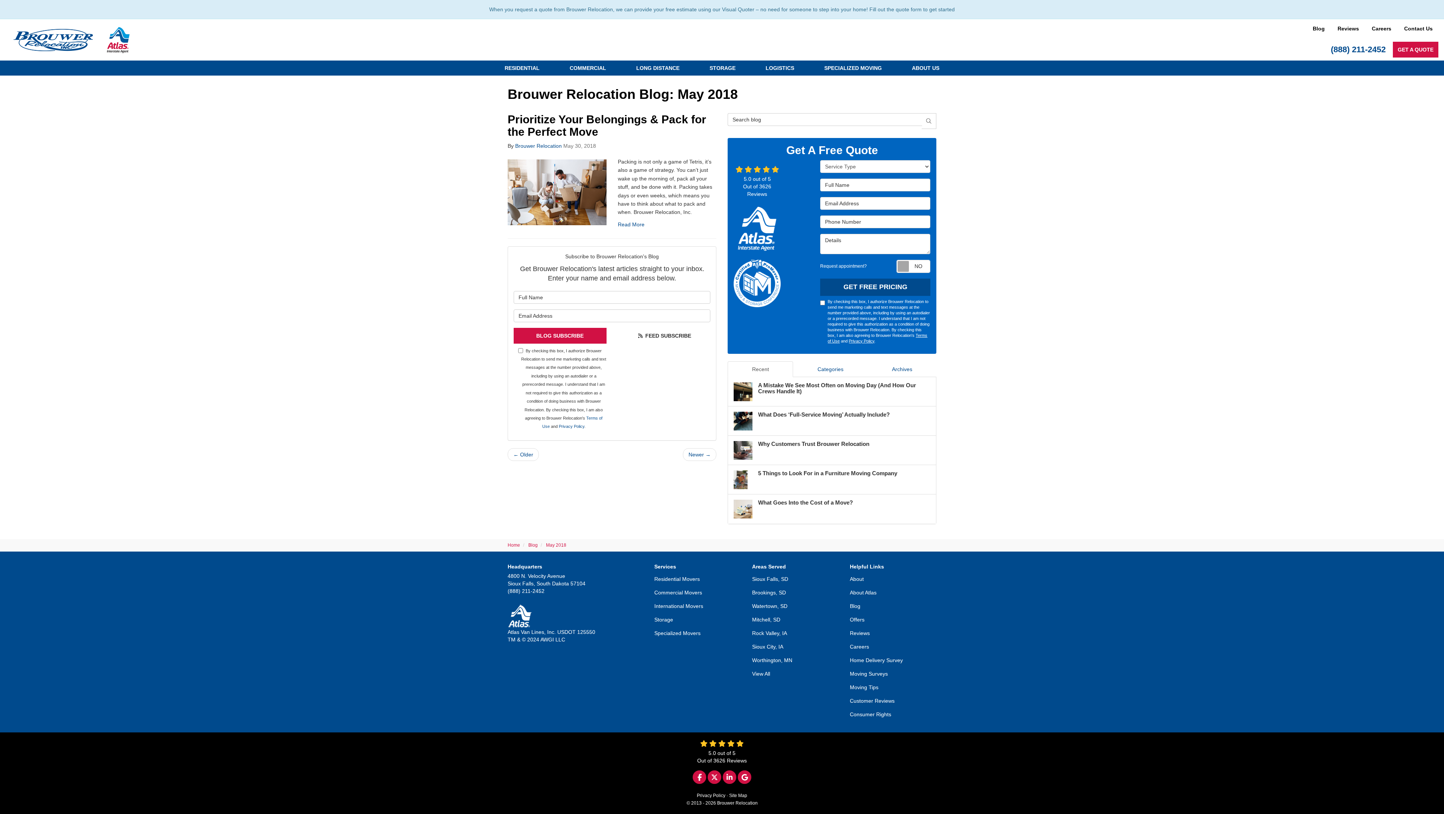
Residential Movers (677, 579)
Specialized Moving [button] (853, 68)
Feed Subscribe (667, 336)
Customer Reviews (872, 701)
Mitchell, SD (766, 620)
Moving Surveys (869, 674)
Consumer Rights (870, 714)
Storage (663, 620)
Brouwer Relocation (538, 146)
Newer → (700, 455)
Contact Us (1418, 29)
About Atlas (863, 593)
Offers (857, 620)
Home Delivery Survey (876, 660)
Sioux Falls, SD (770, 579)
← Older (523, 455)
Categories (830, 369)
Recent (760, 369)
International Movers (678, 606)
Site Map (738, 795)
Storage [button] (723, 68)
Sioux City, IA (767, 647)
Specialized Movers (677, 633)
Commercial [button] (588, 68)
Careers (1381, 29)
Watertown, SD (769, 606)
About (857, 579)
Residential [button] (522, 68)
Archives (902, 369)
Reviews (1348, 29)
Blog (1319, 29)
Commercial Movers (678, 593)
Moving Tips (864, 687)
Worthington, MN (772, 660)
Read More (631, 224)
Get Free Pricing (875, 287)
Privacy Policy (571, 426)
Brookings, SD (769, 593)
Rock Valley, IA (769, 633)
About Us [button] (925, 68)
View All (761, 674)
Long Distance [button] (658, 68)
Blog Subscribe (560, 336)
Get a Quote (1415, 50)
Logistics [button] (780, 68)
